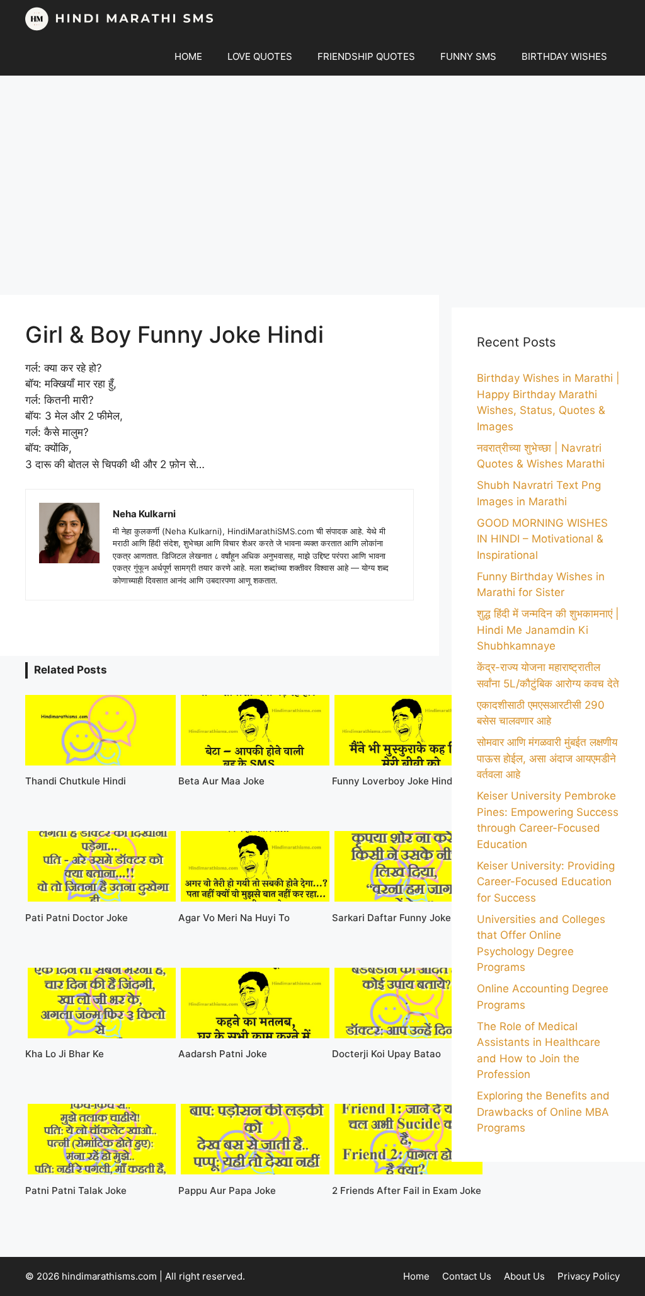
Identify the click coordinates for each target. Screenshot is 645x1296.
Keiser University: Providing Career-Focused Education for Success (546, 881)
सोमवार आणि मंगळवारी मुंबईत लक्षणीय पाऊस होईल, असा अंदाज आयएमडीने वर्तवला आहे (547, 758)
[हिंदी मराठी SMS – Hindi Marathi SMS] (119, 19)
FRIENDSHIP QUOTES (366, 56)
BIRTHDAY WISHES (564, 56)
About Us (524, 1276)
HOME (188, 56)
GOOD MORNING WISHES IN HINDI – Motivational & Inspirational (542, 539)
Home (416, 1276)
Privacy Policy (588, 1276)
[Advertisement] (322, 185)
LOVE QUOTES (259, 56)
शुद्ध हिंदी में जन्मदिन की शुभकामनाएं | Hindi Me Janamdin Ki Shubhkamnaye (548, 629)
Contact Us (466, 1276)
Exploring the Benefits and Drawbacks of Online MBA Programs (543, 1111)
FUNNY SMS (468, 56)
